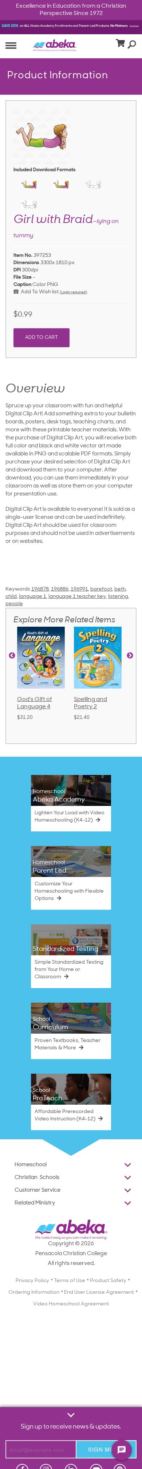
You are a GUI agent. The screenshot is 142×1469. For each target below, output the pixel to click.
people (14, 604)
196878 (40, 589)
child (11, 596)
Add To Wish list (39, 292)
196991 (79, 589)
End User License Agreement (99, 1292)
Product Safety (108, 1281)
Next (130, 655)
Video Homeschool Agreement (71, 1304)
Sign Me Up (106, 1449)
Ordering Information (33, 1292)
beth (120, 589)
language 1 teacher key (77, 596)
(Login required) (73, 292)
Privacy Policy (32, 1281)
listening (118, 596)
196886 (59, 589)
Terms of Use (69, 1281)
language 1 (32, 596)
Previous (12, 655)
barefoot (101, 589)
